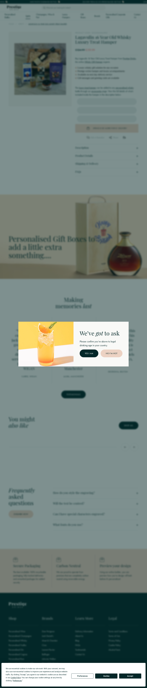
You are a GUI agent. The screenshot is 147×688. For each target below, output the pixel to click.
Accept (130, 676)
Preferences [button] (17, 681)
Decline (106, 676)
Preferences (82, 676)
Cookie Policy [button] (16, 678)
